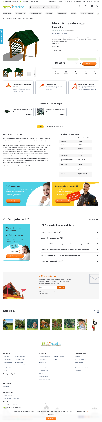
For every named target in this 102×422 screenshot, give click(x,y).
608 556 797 (26, 1)
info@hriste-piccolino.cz (15, 256)
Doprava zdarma (68, 1)
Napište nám (16, 398)
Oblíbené (5, 395)
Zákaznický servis (43, 362)
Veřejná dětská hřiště (83, 138)
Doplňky (5, 370)
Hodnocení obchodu (43, 370)
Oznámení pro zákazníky (58, 356)
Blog (84, 1)
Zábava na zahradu (19, 359)
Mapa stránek (78, 370)
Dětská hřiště (6, 356)
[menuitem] (35, 7)
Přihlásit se (11, 395)
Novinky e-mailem (7, 398)
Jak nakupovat (42, 368)
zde (87, 411)
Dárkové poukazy (53, 1)
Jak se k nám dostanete (80, 359)
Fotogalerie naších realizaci (81, 368)
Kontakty (96, 1)
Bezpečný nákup (43, 359)
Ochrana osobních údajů (44, 379)
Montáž (60, 1)
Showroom (90, 1)
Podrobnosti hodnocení (68, 30)
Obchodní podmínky (43, 376)
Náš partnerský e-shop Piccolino (10, 377)
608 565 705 (34, 1)
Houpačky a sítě (7, 368)
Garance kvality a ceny (44, 365)
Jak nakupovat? (77, 1)
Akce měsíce (6, 386)
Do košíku (88, 64)
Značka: (59, 33)
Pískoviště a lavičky (7, 362)
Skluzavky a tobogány (20, 356)
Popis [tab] (40, 126)
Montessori (5, 365)
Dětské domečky (7, 359)
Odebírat (61, 287)
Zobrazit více (55, 43)
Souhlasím (51, 418)
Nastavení (51, 414)
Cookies (55, 359)
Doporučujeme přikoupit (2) (54, 126)
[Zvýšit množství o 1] (80, 63)
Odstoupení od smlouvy (44, 356)
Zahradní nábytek (19, 362)
